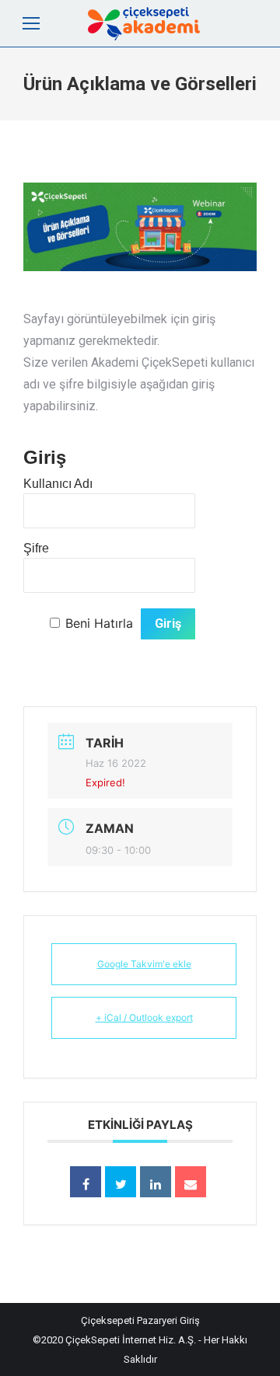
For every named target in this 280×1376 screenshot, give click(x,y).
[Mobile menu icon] (31, 23)
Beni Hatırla (99, 623)
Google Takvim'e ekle (144, 964)
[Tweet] (120, 1181)
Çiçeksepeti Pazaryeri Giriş (140, 1320)
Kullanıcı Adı (58, 483)
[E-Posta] (190, 1181)
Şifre (36, 548)
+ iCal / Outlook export (144, 1017)
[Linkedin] (155, 1181)
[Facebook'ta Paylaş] (85, 1181)
